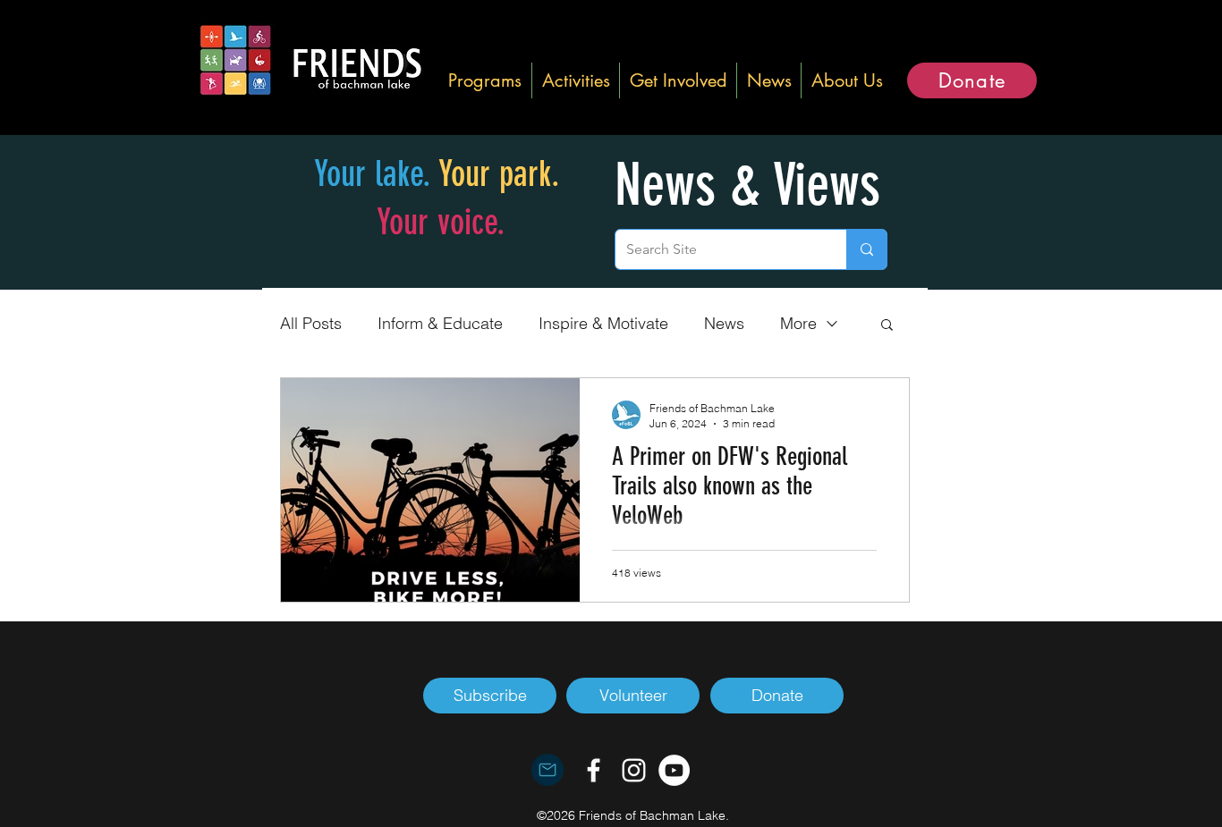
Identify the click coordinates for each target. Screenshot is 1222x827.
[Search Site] (866, 249)
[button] (484, 80)
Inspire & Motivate (603, 323)
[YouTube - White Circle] (674, 770)
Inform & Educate (440, 323)
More (798, 323)
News (724, 323)
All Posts (311, 323)
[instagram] (633, 770)
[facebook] (593, 770)
